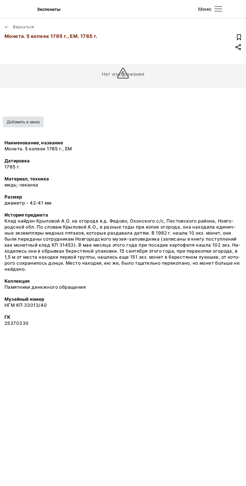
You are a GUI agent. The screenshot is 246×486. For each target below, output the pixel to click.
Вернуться (23, 26)
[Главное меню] (218, 9)
